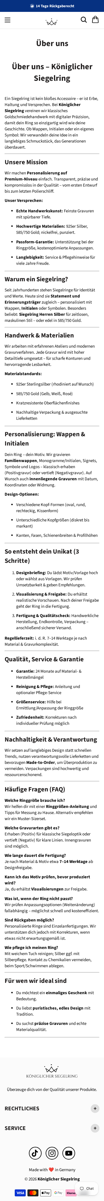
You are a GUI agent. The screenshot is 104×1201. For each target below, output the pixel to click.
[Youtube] (68, 1153)
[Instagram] (52, 1153)
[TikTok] (35, 1153)
